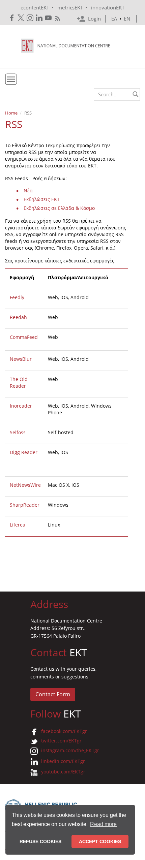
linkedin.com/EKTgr (63, 761)
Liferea (17, 524)
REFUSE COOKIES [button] (40, 841)
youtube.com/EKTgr (63, 771)
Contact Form (52, 694)
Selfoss (18, 432)
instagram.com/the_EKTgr (70, 750)
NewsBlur (21, 359)
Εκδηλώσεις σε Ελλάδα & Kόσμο (59, 208)
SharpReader (24, 505)
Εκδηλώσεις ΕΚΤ (42, 199)
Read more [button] (103, 824)
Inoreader (21, 406)
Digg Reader (23, 452)
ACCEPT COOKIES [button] (100, 841)
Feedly (17, 297)
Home (11, 113)
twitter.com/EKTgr (61, 740)
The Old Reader (19, 382)
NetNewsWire (25, 485)
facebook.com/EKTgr (64, 731)
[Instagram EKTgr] (30, 18)
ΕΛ (114, 18)
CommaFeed (24, 337)
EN (127, 18)
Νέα (28, 190)
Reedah (18, 317)
